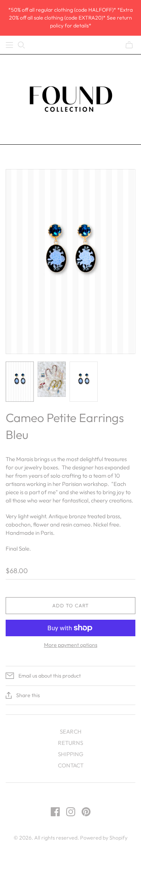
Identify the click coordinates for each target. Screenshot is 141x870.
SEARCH (71, 731)
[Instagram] (70, 811)
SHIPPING (70, 754)
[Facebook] (55, 811)
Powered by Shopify (103, 837)
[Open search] (21, 45)
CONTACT (70, 765)
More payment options (70, 645)
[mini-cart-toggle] (129, 45)
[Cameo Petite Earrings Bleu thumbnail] (20, 382)
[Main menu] (9, 45)
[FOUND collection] (70, 97)
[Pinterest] (86, 811)
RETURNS (70, 742)
